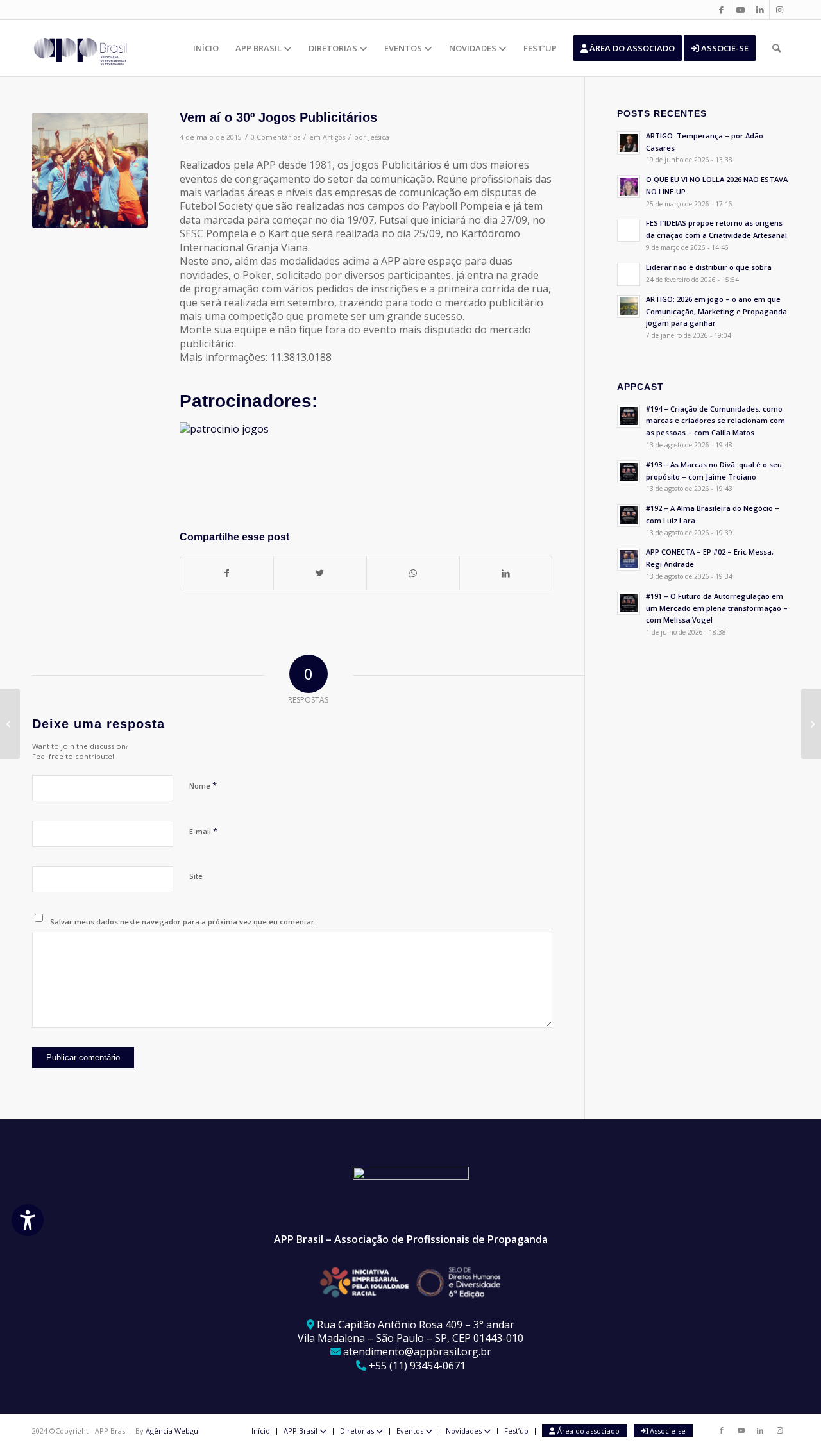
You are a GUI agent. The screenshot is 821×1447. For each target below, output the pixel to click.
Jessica (378, 137)
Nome (203, 785)
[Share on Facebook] (226, 573)
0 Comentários (275, 137)
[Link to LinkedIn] (759, 9)
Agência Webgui (173, 1430)
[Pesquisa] (776, 48)
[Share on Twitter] (320, 573)
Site (196, 876)
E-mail (203, 831)
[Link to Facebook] (721, 9)
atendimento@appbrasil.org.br (417, 1351)
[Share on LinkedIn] (506, 573)
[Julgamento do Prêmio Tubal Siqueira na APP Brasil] (811, 724)
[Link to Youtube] (740, 9)
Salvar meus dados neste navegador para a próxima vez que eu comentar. (183, 921)
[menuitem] (206, 48)
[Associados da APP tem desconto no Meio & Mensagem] (10, 724)
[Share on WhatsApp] (413, 573)
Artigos (334, 137)
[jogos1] (90, 170)
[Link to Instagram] (779, 9)
